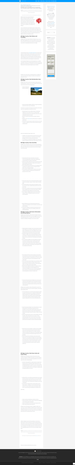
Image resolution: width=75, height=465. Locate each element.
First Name (49, 59)
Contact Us (43, 462)
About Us (40, 462)
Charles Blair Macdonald (32, 52)
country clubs (29, 118)
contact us (37, 435)
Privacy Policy (48, 462)
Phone (52, 62)
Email (48, 62)
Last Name (52, 59)
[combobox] (52, 63)
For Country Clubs (53, 462)
